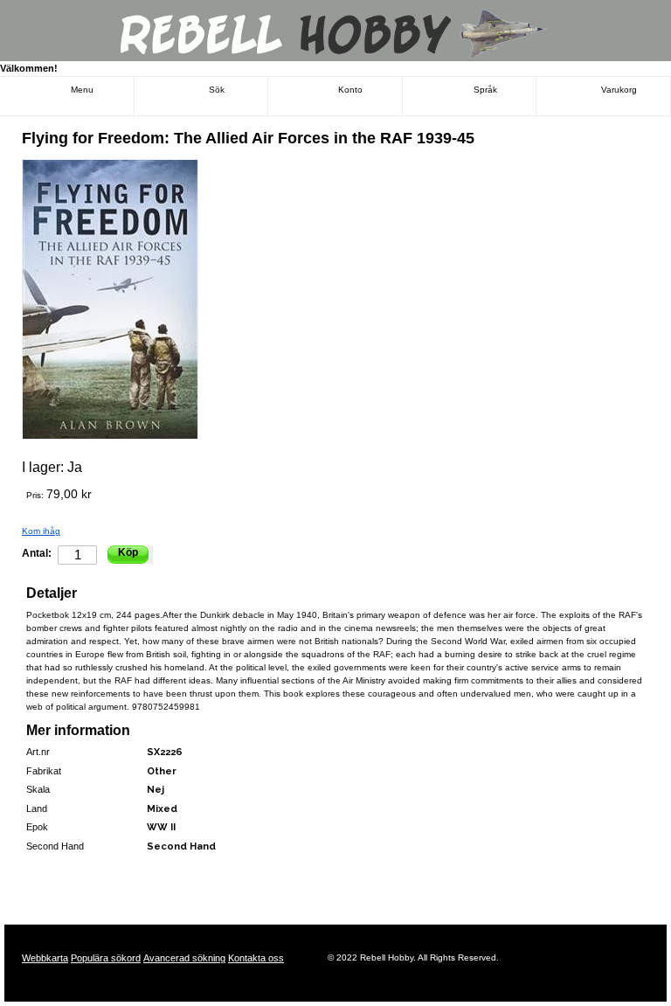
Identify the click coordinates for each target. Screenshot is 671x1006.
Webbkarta (45, 958)
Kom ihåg (41, 531)
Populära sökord (106, 958)
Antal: (37, 553)
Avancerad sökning (184, 958)
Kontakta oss (256, 958)
